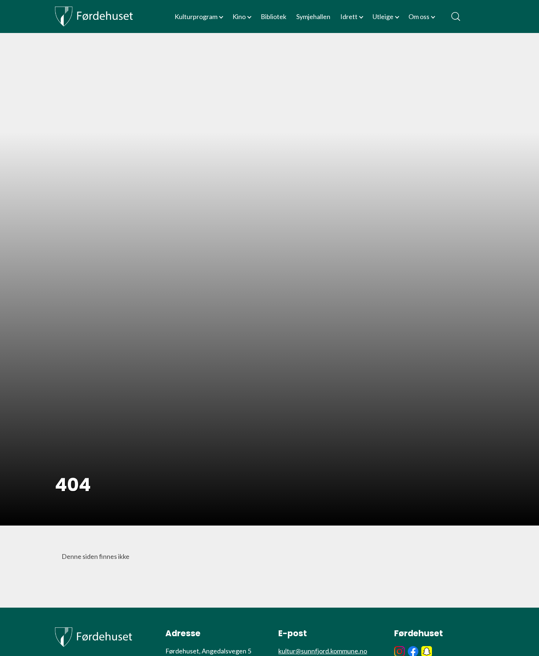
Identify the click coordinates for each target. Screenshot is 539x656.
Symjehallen (313, 16)
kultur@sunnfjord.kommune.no (322, 651)
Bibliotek (273, 16)
